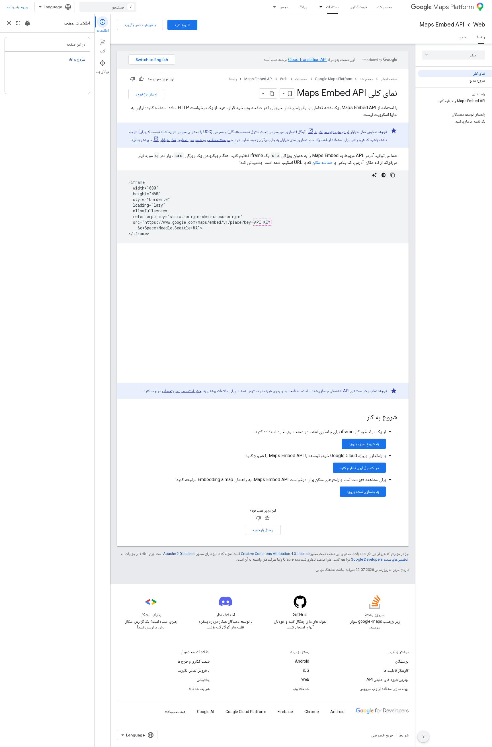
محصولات (384, 6)
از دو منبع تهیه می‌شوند (331, 131)
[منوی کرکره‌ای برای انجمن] (273, 7)
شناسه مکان (322, 162)
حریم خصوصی (382, 735)
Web (479, 24)
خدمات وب (301, 688)
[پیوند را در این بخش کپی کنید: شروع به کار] (361, 417)
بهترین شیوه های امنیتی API (387, 679)
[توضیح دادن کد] (374, 175)
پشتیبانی (203, 679)
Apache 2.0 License (179, 553)
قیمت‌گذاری (358, 6)
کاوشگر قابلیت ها (396, 670)
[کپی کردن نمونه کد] (392, 175)
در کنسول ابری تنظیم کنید (359, 467)
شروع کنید (182, 24)
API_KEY (262, 222)
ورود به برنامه (17, 7)
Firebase (285, 711)
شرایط (404, 735)
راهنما (481, 36)
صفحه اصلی (389, 79)
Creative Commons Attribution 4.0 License (275, 553)
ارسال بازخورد (146, 94)
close (9, 23)
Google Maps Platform (333, 79)
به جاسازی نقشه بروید (363, 491)
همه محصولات (175, 711)
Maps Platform (453, 7)
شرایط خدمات (199, 688)
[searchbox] (453, 55)
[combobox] (107, 7)
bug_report (27, 23)
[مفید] (141, 79)
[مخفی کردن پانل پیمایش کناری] (423, 736)
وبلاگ (303, 6)
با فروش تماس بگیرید (140, 24)
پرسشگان (402, 661)
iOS (306, 670)
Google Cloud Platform (246, 711)
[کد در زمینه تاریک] (383, 175)
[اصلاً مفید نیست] (132, 79)
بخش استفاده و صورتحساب (182, 390)
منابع (463, 36)
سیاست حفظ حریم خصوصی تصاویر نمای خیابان (195, 139)
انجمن (284, 6)
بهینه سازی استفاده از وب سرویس (384, 688)
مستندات (332, 6)
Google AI (205, 711)
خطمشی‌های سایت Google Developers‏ (380, 559)
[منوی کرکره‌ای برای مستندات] (319, 7)
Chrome (311, 711)
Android (302, 661)
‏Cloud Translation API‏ (307, 59)
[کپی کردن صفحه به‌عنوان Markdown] (272, 93)
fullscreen (18, 23)
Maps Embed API (441, 24)
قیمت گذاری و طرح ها (193, 661)
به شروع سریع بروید (363, 443)
